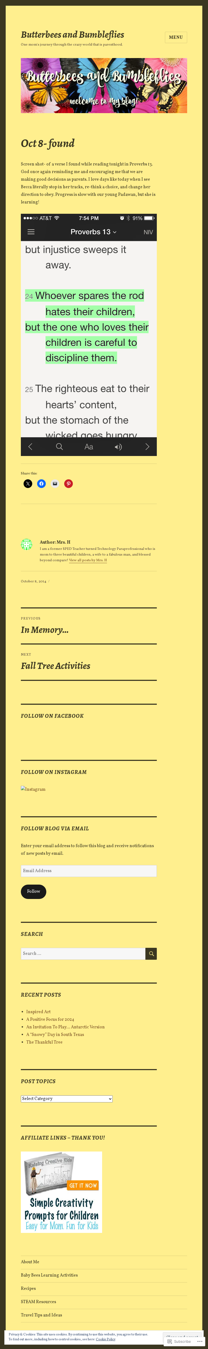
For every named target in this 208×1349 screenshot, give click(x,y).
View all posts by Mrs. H (88, 560)
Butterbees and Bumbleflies (72, 34)
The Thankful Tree (44, 1042)
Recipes (28, 1289)
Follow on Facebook (52, 716)
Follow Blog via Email (55, 828)
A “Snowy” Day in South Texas (55, 1035)
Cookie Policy (105, 1339)
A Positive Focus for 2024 (50, 1020)
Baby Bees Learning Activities (49, 1275)
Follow (33, 892)
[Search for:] (83, 954)
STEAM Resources (38, 1302)
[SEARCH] (151, 954)
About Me (30, 1262)
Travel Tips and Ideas (41, 1315)
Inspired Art (38, 1012)
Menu (176, 38)
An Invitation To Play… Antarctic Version (65, 1027)
